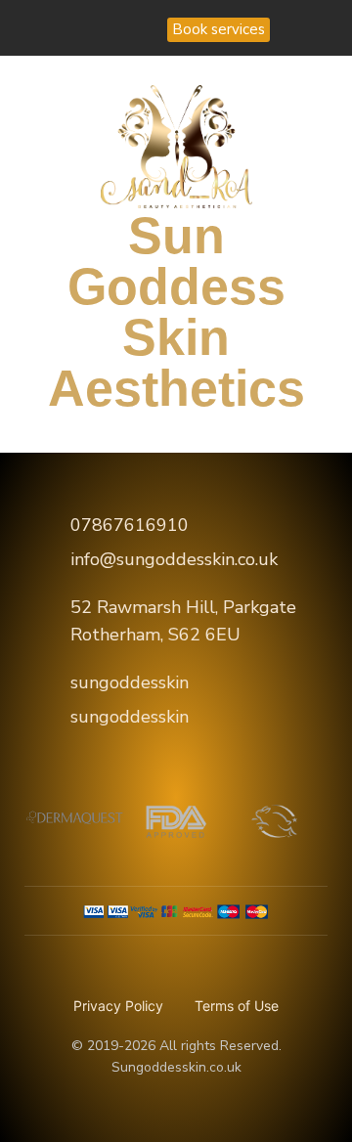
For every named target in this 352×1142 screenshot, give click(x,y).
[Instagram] (139, 28)
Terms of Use (237, 1005)
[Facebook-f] (99, 28)
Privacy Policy (118, 1005)
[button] (42, 254)
